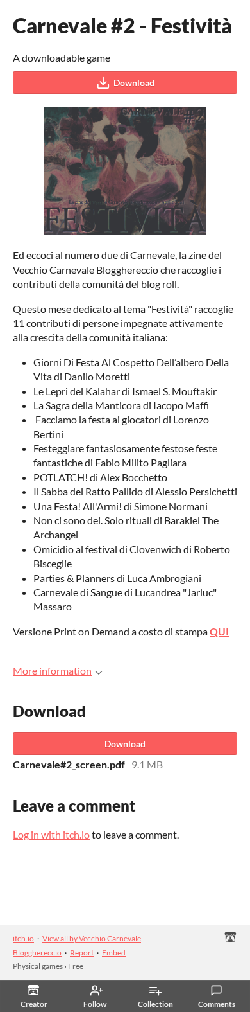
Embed (114, 952)
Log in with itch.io (51, 834)
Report (82, 952)
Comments (216, 1004)
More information (52, 670)
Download (133, 82)
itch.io (23, 938)
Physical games (38, 966)
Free (75, 966)
